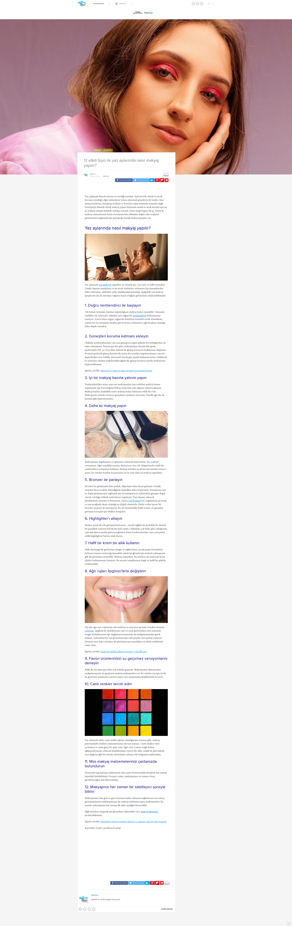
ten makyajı (105, 285)
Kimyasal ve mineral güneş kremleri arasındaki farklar (126, 371)
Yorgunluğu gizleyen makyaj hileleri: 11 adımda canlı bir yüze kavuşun (133, 822)
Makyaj (97, 150)
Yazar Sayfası (167, 909)
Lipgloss (89, 631)
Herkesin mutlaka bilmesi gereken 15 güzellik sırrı (124, 652)
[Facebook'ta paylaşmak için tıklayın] (124, 180)
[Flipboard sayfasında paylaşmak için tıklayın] (162, 180)
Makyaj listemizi (149, 812)
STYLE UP (107, 150)
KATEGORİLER (98, 3)
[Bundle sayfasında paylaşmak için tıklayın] (166, 180)
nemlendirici (139, 316)
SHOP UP (123, 3)
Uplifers (92, 174)
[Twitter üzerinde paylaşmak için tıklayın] (141, 180)
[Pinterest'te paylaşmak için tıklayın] (157, 180)
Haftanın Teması (85, 150)
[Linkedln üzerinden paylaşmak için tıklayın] (151, 180)
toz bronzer (134, 501)
